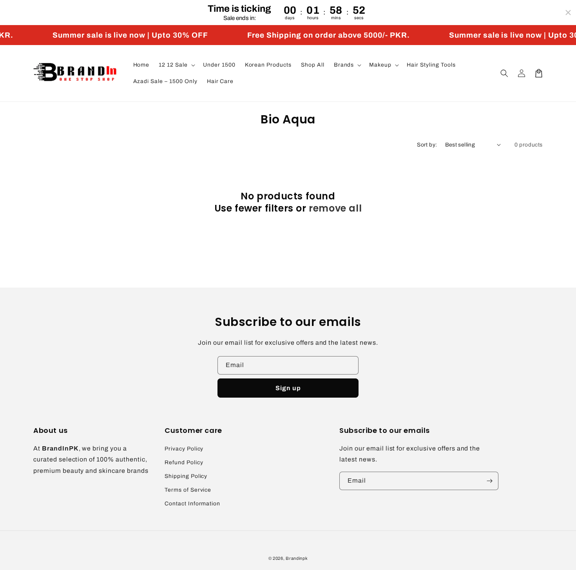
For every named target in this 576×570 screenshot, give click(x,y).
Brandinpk (297, 558)
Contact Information (192, 504)
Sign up (288, 388)
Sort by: (427, 145)
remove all (335, 208)
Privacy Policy (184, 449)
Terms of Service (188, 490)
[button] (176, 65)
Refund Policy (184, 462)
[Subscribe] (489, 481)
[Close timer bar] (568, 12)
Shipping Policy (186, 476)
